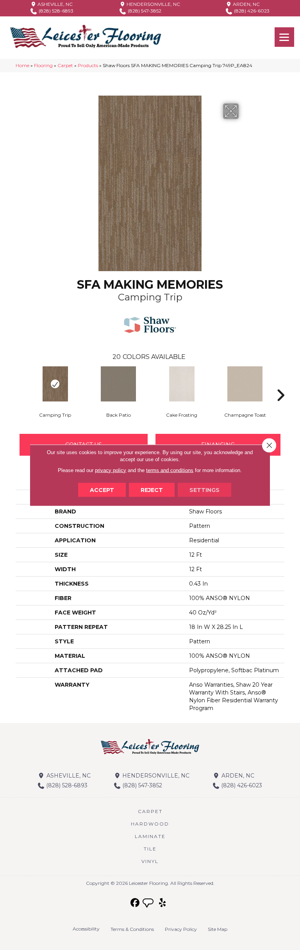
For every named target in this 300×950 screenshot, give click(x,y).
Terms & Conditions (132, 929)
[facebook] (135, 903)
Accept (102, 489)
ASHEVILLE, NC (54, 4)
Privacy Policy (181, 929)
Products (88, 65)
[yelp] (162, 903)
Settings (204, 489)
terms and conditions (169, 470)
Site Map (217, 929)
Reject (152, 489)
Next (280, 383)
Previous (19, 383)
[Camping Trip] (55, 383)
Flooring (43, 65)
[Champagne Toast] (245, 383)
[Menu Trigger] (284, 37)
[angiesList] (148, 904)
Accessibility (86, 929)
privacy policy (110, 470)
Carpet (65, 65)
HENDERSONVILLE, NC (152, 4)
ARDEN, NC (246, 4)
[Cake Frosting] (181, 383)
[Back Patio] (118, 383)
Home (22, 65)
